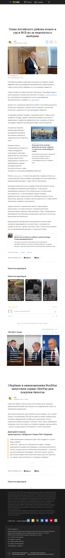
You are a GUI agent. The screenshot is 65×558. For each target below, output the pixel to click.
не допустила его (50, 95)
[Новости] (27, 257)
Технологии (16, 399)
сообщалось (17, 176)
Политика (16, 43)
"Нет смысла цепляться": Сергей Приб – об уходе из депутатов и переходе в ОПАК (33, 355)
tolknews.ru (15, 529)
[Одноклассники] (55, 42)
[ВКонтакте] (51, 42)
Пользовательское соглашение (37, 552)
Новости (29, 2)
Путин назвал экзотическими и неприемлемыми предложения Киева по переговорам (52, 355)
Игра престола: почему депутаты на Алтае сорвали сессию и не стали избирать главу (43, 148)
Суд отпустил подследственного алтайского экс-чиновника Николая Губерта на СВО (17, 356)
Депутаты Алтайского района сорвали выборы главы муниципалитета (32, 238)
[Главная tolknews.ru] (16, 2)
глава (23, 252)
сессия (29, 252)
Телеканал (40, 2)
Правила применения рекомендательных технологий (40, 554)
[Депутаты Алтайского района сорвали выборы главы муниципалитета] (10, 241)
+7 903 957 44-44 (14, 537)
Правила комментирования (18, 554)
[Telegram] (47, 42)
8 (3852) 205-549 (14, 543)
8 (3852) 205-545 (14, 541)
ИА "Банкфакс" (34, 100)
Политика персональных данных (20, 552)
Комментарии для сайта (49, 329)
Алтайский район (13, 252)
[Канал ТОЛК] (36, 257)
